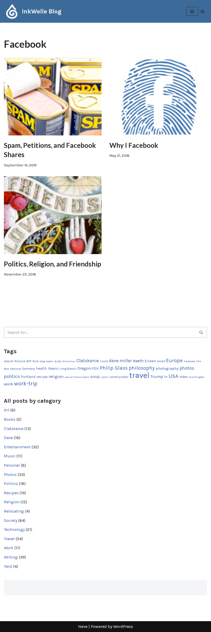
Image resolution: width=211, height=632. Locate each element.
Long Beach (67, 368)
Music (9, 455)
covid (104, 361)
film (198, 361)
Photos (10, 474)
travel (139, 375)
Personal (12, 465)
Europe (174, 360)
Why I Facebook (133, 145)
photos (187, 368)
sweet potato (118, 377)
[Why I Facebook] (158, 96)
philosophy (142, 368)
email (161, 361)
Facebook (189, 361)
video (183, 377)
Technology (14, 529)
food (6, 368)
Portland (28, 377)
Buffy (58, 361)
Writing (11, 557)
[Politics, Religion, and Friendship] (53, 215)
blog (42, 361)
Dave (8, 437)
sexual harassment (77, 377)
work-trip (25, 383)
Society (10, 520)
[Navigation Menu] (192, 11)
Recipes (11, 492)
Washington (197, 377)
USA (173, 376)
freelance (15, 368)
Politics (11, 483)
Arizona (19, 361)
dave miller (120, 360)
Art (6, 410)
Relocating (14, 511)
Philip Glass (114, 368)
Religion (12, 501)
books (50, 361)
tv (166, 377)
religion (56, 376)
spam (104, 377)
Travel (9, 538)
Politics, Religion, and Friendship (52, 264)
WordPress (123, 626)
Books (9, 419)
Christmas (68, 361)
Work (8, 547)
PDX (95, 368)
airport (8, 361)
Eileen (150, 361)
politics (12, 376)
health (41, 368)
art (28, 361)
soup (95, 376)
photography (167, 368)
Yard (8, 566)
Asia (35, 361)
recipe (42, 376)
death (138, 360)
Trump (156, 376)
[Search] (203, 11)
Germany (28, 368)
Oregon (84, 368)
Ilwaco (53, 368)
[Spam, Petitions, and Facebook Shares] (53, 96)
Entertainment (17, 446)
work (8, 384)
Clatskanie (87, 360)
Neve (82, 626)
